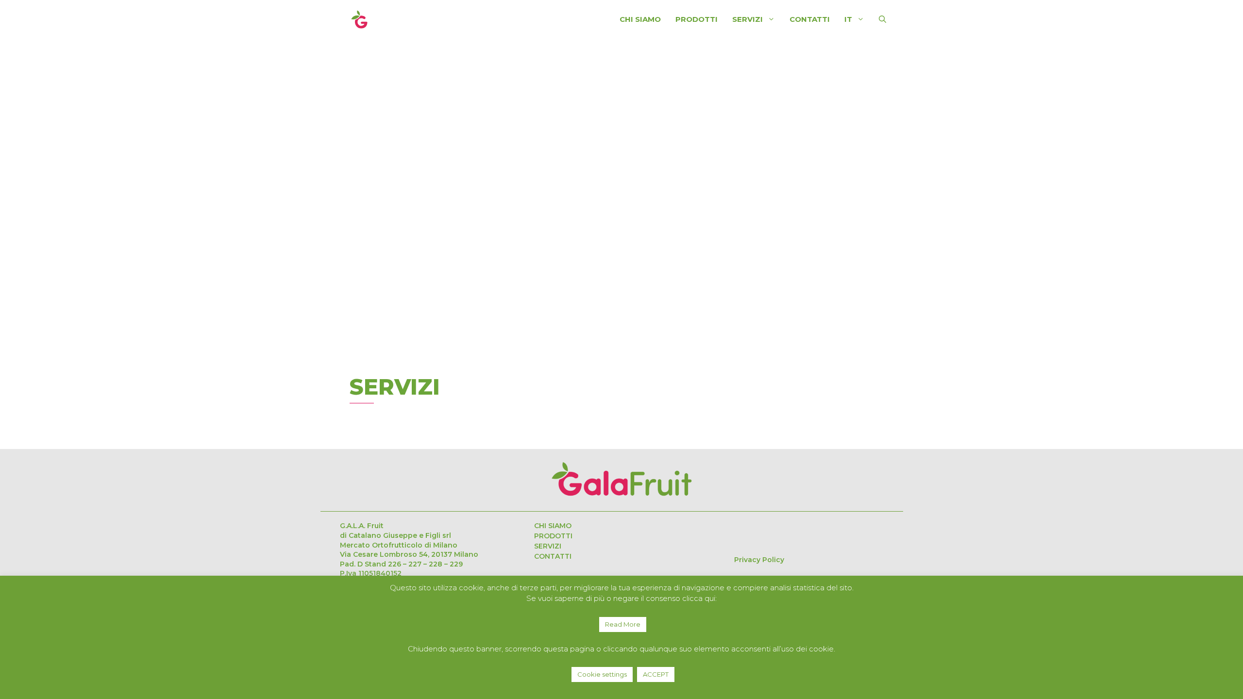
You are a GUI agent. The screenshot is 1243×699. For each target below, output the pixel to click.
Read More (622, 624)
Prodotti (696, 19)
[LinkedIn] (741, 534)
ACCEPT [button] (656, 674)
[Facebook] (799, 534)
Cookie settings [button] (602, 674)
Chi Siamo (640, 19)
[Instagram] (770, 534)
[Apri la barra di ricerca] (882, 19)
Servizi (547, 546)
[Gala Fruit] (359, 18)
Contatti (809, 19)
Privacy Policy (756, 559)
